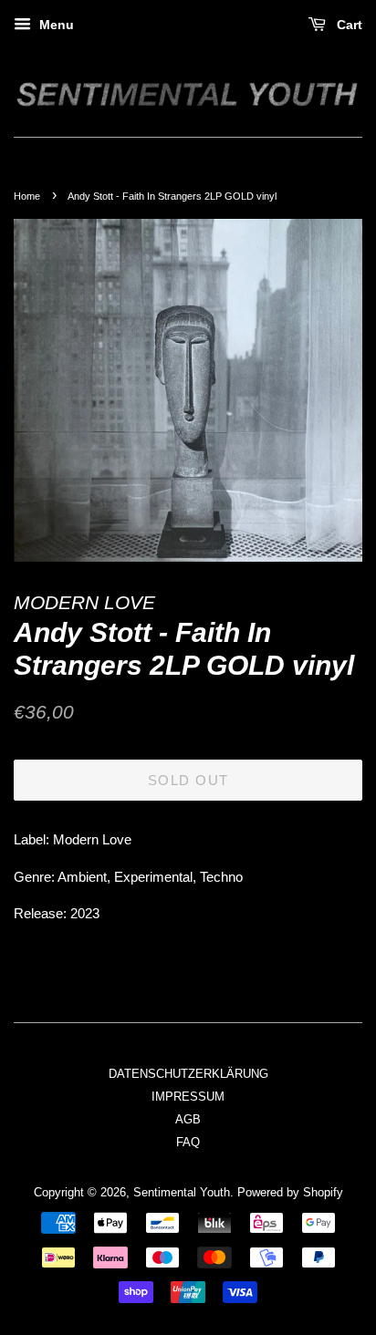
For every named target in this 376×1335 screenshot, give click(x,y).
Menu (55, 24)
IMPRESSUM (188, 1096)
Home (27, 196)
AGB (188, 1119)
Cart (347, 24)
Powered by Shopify (290, 1192)
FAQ (188, 1142)
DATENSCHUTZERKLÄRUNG (188, 1074)
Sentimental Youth (181, 1192)
